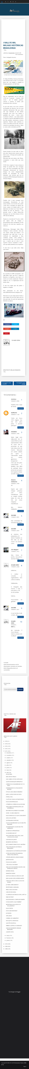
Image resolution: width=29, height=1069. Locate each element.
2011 (6, 751)
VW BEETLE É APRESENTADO (12, 830)
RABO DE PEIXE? (10, 897)
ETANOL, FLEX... (9, 797)
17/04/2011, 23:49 (15, 566)
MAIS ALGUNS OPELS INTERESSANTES (15, 878)
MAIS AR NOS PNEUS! (11, 776)
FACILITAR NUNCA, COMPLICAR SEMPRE (15, 899)
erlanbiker (14, 431)
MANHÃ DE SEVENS (10, 873)
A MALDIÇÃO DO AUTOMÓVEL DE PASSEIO (16, 851)
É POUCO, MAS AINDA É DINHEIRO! (14, 792)
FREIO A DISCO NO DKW (11, 889)
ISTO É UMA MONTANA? (11, 910)
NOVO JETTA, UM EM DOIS (12, 920)
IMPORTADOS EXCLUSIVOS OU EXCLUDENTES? (13, 905)
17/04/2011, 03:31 (15, 517)
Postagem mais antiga (20, 383)
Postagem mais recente (6, 383)
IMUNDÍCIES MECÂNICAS (12, 842)
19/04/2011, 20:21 (15, 609)
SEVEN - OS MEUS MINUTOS (12, 813)
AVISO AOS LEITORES (11, 818)
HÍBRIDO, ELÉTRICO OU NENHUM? (14, 925)
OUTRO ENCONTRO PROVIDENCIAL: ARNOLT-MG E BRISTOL (14, 854)
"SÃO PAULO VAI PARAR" (12, 864)
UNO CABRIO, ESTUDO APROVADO (14, 779)
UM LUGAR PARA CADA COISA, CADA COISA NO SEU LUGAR (14, 836)
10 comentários (20, 54)
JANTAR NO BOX (10, 859)
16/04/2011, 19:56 (15, 483)
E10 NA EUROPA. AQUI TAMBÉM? (13, 902)
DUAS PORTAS (9, 908)
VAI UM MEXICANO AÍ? (11, 833)
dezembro (9, 753)
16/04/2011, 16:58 (15, 433)
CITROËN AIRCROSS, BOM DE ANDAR (14, 857)
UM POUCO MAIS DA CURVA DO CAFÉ (15, 876)
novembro (9, 755)
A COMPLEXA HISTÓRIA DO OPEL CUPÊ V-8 (16, 894)
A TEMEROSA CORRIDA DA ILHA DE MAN (15, 804)
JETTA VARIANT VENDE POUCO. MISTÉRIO (15, 844)
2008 (6, 949)
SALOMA (13, 515)
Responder (20, 408)
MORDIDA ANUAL (10, 871)
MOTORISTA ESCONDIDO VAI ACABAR (15, 810)
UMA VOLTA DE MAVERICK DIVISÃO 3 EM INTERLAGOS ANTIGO (15, 867)
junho (8, 767)
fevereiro (8, 938)
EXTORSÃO (8, 913)
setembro (8, 760)
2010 (6, 944)
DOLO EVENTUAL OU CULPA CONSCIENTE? (16, 815)
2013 (6, 746)
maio (7, 770)
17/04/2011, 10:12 (15, 551)
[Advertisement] (13, 31)
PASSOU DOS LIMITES (11, 862)
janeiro (8, 940)
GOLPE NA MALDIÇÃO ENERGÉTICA (14, 781)
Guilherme (14, 412)
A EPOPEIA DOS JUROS (11, 839)
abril (7, 772)
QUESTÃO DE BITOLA (11, 923)
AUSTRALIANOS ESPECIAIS (12, 820)
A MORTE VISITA (10, 932)
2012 (6, 748)
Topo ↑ (25, 1066)
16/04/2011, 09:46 (15, 401)
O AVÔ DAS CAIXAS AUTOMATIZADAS (15, 799)
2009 (6, 946)
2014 (6, 743)
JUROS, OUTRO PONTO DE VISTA (13, 794)
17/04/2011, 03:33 (15, 530)
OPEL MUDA (9, 915)
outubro (8, 757)
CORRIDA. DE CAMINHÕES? (12, 918)
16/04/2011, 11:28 (15, 414)
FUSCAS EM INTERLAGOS (12, 801)
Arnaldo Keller (12, 53)
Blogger (18, 992)
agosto (8, 762)
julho (7, 765)
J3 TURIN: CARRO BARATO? (12, 884)
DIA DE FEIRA (9, 774)
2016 (6, 741)
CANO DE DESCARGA (11, 892)
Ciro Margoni (14, 549)
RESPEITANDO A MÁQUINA (12, 887)
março (8, 935)
